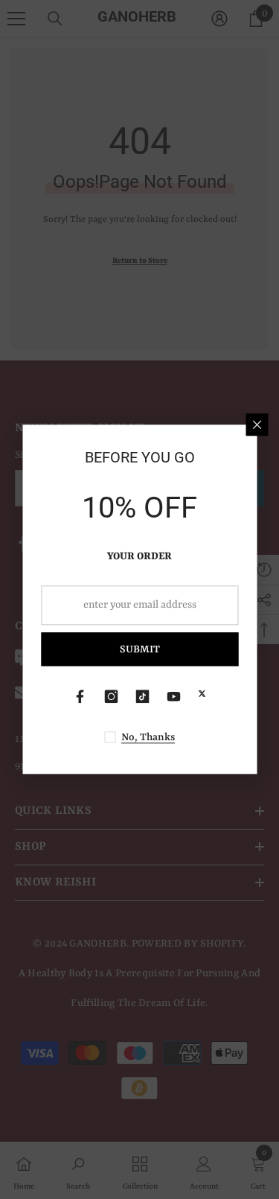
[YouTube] (174, 697)
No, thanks (148, 738)
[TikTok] (142, 697)
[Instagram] (111, 697)
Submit (140, 649)
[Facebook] (80, 697)
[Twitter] (202, 694)
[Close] (257, 424)
